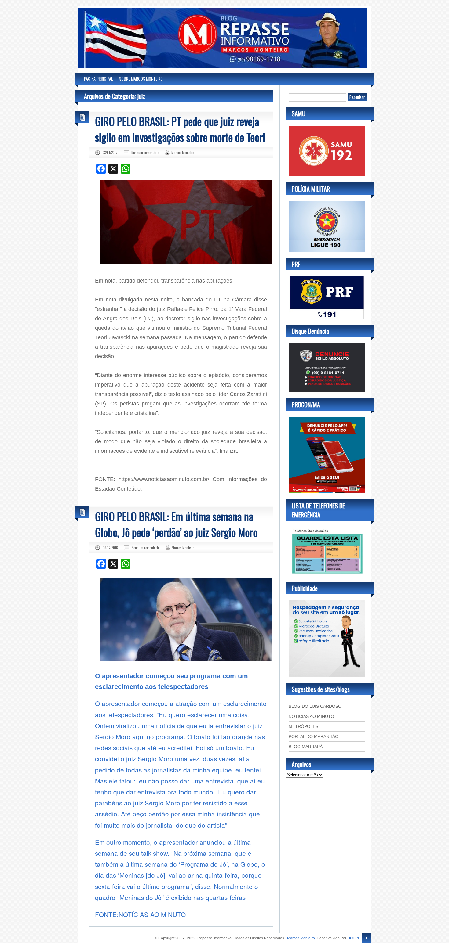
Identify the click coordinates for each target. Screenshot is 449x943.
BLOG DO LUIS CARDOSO (315, 706)
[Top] (366, 938)
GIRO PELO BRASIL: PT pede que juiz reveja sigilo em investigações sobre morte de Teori (180, 129)
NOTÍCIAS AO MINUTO (311, 716)
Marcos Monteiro (182, 152)
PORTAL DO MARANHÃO (313, 736)
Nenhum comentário (145, 152)
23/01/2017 (110, 152)
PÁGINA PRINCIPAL (98, 78)
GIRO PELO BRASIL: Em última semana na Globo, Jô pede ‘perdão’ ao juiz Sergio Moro (176, 524)
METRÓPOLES (303, 726)
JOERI (353, 938)
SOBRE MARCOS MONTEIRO (141, 78)
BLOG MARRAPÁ (306, 746)
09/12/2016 (110, 547)
